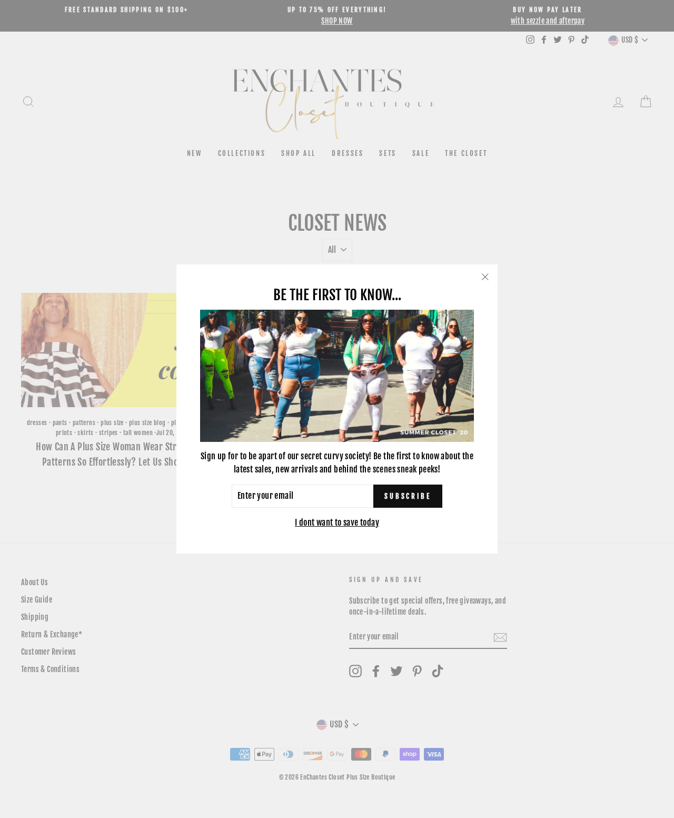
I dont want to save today (337, 522)
